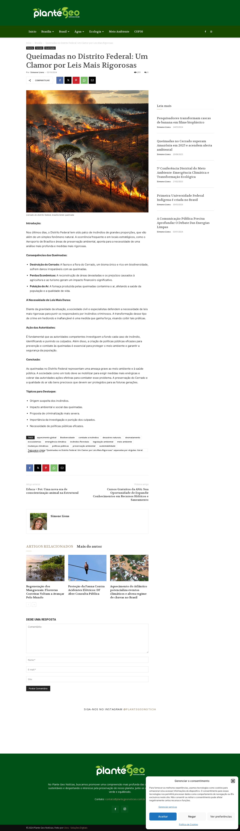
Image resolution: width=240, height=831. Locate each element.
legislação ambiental (103, 441)
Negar (192, 816)
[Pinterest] (76, 80)
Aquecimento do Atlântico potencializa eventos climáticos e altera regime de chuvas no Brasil (128, 591)
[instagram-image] (20, 734)
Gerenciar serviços (167, 807)
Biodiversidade (67, 437)
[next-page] (34, 604)
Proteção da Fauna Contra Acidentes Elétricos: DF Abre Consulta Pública (86, 590)
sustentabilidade (107, 446)
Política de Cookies (188, 824)
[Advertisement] (185, 72)
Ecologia (95, 31)
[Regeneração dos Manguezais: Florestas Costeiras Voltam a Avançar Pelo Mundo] (45, 568)
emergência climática (55, 441)
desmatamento (132, 437)
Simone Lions (37, 72)
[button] (233, 781)
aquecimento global (46, 437)
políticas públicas (60, 446)
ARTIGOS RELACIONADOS (49, 546)
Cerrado (39, 48)
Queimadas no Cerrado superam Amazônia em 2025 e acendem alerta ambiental (184, 145)
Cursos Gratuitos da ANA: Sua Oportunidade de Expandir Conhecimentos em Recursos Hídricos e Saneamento (120, 495)
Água (77, 31)
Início (28, 42)
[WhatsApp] (84, 80)
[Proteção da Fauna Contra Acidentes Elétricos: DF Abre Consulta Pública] (87, 568)
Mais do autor (89, 546)
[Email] (92, 80)
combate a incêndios (89, 437)
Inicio (32, 31)
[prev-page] (28, 604)
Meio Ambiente (119, 31)
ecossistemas (34, 441)
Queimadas (50, 48)
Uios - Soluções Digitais (75, 827)
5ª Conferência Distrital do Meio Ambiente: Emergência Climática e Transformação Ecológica (183, 172)
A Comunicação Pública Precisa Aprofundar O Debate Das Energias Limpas (183, 223)
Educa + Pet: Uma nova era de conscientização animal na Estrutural (52, 491)
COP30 (138, 31)
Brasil (63, 31)
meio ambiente (124, 441)
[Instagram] (211, 32)
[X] (68, 80)
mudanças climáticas (38, 446)
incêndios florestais (79, 441)
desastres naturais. (112, 437)
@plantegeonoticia (139, 709)
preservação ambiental (84, 446)
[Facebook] (205, 32)
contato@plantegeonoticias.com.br (125, 799)
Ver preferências (221, 816)
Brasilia (46, 31)
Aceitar (163, 816)
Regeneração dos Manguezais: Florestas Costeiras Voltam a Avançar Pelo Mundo (45, 591)
